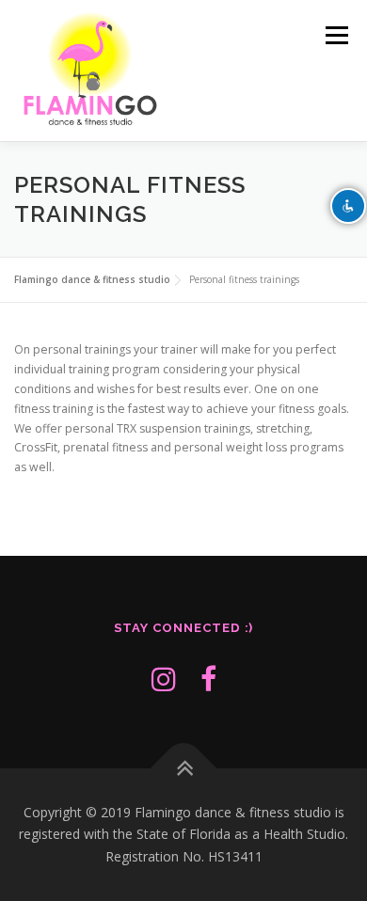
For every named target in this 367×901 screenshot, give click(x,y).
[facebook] (208, 678)
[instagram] (164, 678)
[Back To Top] (184, 768)
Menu (335, 35)
